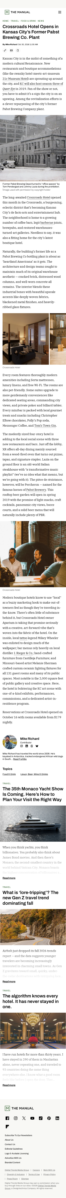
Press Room (12, 1178)
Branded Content (12, 1162)
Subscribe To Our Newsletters (18, 1135)
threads (31, 746)
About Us (9, 1139)
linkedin (26, 746)
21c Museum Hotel (15, 79)
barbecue (46, 222)
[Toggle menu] (59, 12)
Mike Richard (11, 44)
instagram (21, 746)
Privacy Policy (49, 1174)
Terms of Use (34, 1174)
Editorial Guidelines (14, 1148)
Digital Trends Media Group (17, 1170)
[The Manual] (17, 12)
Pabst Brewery (36, 490)
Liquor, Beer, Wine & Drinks (34, 774)
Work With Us (49, 1170)
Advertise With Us (13, 1157)
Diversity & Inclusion (16, 1174)
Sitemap (25, 1178)
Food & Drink (9, 774)
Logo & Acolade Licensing (17, 1153)
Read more (9, 878)
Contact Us (10, 1144)
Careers (36, 1170)
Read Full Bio (20, 759)
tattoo (23, 638)
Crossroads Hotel (38, 197)
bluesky (37, 746)
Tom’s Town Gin (45, 425)
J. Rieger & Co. (23, 653)
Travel (7, 783)
